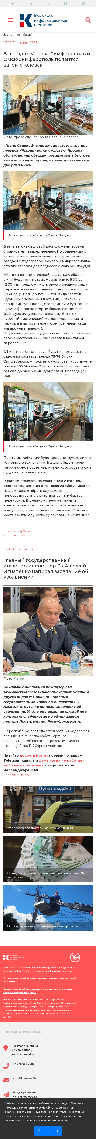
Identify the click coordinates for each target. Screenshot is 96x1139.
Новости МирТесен (17, 531)
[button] (88, 20)
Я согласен (48, 1130)
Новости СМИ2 (14, 535)
